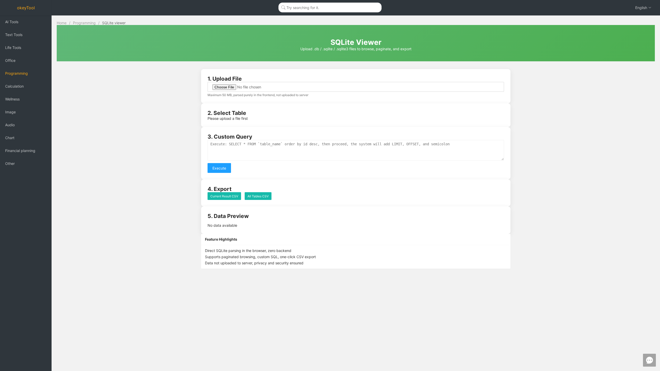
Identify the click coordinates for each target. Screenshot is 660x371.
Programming (16, 73)
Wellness (12, 99)
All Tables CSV (258, 196)
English (641, 7)
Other (10, 163)
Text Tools (13, 34)
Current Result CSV (224, 196)
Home (62, 23)
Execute (219, 168)
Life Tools (13, 47)
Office (10, 60)
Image (10, 112)
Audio (10, 125)
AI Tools (11, 22)
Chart (9, 138)
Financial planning (20, 150)
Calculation (14, 86)
